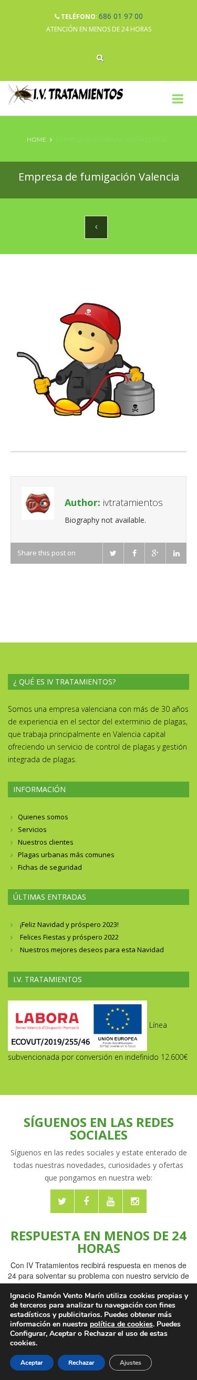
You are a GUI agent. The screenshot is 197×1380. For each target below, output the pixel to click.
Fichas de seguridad (50, 867)
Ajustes (130, 1362)
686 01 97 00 (121, 16)
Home (36, 139)
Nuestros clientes (46, 842)
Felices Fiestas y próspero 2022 (69, 937)
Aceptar (31, 1362)
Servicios (32, 829)
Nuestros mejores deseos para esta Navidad (92, 949)
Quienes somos (43, 816)
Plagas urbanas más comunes (66, 854)
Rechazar (81, 1362)
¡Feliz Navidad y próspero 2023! (69, 924)
